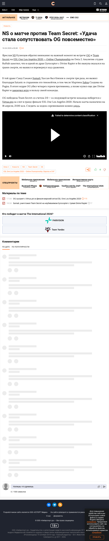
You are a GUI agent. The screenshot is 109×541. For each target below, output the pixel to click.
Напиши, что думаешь (23, 486)
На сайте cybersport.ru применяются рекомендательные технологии (78, 512)
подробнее (91, 522)
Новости (15, 167)
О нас (48, 516)
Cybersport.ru (48, 537)
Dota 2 (4, 10)
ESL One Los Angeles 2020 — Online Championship (42, 59)
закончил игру (20, 90)
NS (23, 167)
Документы (58, 516)
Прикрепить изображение (99, 486)
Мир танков (24, 10)
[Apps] (95, 3)
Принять (97, 537)
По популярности (21, 247)
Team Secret (32, 167)
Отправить (104, 486)
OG (42, 167)
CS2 (13, 10)
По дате (6, 247)
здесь (76, 105)
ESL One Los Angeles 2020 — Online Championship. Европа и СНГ (29, 172)
